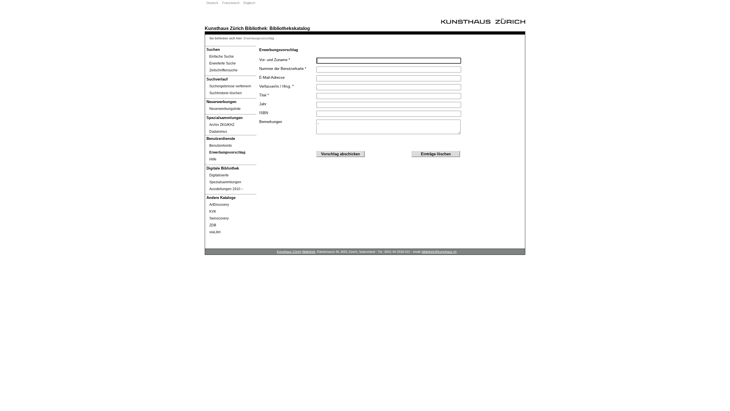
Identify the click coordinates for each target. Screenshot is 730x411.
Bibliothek (256, 28)
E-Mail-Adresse (272, 77)
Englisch (249, 3)
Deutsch (212, 3)
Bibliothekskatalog (289, 28)
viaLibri (215, 232)
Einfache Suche (221, 57)
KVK (212, 211)
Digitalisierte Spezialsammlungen (225, 178)
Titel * (264, 95)
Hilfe (212, 159)
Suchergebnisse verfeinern (230, 86)
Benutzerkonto (220, 146)
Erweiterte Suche (222, 63)
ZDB (212, 225)
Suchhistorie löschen (225, 93)
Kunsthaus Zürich (224, 28)
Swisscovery (219, 218)
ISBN (263, 113)
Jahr (262, 104)
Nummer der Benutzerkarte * (282, 69)
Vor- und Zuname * (274, 60)
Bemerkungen (270, 122)
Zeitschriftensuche (223, 70)
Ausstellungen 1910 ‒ (226, 189)
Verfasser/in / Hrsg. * (276, 86)
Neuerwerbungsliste (225, 109)
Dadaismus (218, 132)
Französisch (231, 3)
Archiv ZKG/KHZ (221, 125)
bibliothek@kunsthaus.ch (439, 251)
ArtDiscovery (219, 205)
